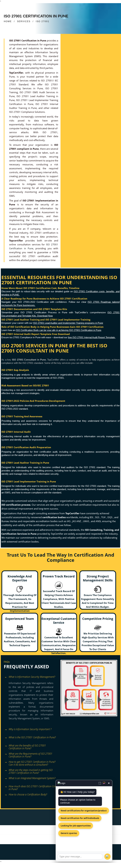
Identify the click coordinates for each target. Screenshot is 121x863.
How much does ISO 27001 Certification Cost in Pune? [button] (33, 787)
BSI (92, 517)
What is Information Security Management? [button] (32, 677)
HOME (8, 21)
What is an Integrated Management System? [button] (32, 778)
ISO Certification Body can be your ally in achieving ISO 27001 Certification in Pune (58, 330)
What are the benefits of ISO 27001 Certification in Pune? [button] (27, 746)
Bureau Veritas (9, 521)
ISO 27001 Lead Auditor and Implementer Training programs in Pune (68, 323)
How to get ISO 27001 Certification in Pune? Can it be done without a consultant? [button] (32, 762)
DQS (110, 517)
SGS (97, 517)
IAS (69, 521)
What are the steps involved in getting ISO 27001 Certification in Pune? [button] (30, 770)
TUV (103, 517)
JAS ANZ (77, 521)
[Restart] (104, 783)
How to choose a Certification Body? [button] (28, 794)
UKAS (86, 521)
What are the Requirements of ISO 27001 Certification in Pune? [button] (30, 754)
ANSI (98, 521)
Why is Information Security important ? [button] (30, 729)
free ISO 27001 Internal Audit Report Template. (91, 337)
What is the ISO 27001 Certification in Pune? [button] (32, 737)
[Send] (107, 856)
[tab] (31, 677)
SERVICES (23, 21)
